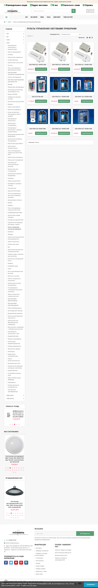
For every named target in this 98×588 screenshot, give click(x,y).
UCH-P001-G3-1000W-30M (83, 96)
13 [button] (12, 470)
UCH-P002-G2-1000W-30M (60, 128)
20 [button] (15, 472)
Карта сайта (39, 574)
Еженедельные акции (16, 5)
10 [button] (5, 470)
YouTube (16, 563)
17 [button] (21, 470)
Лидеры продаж (40, 568)
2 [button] (12, 424)
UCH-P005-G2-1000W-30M (37, 64)
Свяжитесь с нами (41, 571)
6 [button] (16, 468)
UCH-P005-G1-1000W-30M (83, 64)
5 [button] (19, 424)
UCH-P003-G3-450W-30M (37, 128)
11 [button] (8, 470)
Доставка (38, 548)
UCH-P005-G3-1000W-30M (60, 64)
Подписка (86, 533)
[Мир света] (12, 11)
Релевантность (66, 34)
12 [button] (10, 470)
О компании (39, 558)
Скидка (38, 563)
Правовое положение (42, 550)
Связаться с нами (71, 5)
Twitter (11, 563)
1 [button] (10, 424)
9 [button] (23, 468)
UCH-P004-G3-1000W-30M (83, 128)
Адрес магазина (40, 5)
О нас (55, 5)
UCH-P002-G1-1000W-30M (60, 96)
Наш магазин (40, 560)
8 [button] (21, 468)
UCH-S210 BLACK (37, 96)
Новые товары (40, 566)
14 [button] (14, 470)
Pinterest (21, 563)
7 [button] (19, 468)
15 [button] (16, 470)
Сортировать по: (55, 34)
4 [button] (16, 424)
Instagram (26, 563)
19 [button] (13, 472)
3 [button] (14, 424)
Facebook (6, 563)
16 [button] (19, 470)
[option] (15, 416)
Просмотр (81, 37)
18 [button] (23, 470)
